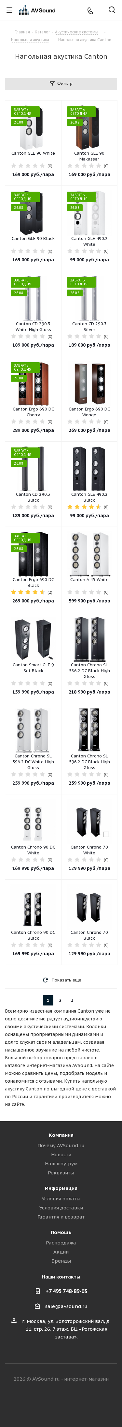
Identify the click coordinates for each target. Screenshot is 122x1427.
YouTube (85, 1403)
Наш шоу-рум (61, 1163)
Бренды (61, 1261)
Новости (61, 1154)
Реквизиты (61, 1173)
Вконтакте (36, 1403)
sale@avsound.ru (66, 1306)
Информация (61, 1188)
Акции (61, 1252)
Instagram (69, 1403)
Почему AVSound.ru (61, 1145)
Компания (61, 1135)
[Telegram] (100, 10)
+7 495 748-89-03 (66, 1291)
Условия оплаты (61, 1198)
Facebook (53, 1403)
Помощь (61, 1232)
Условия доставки (61, 1208)
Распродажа (61, 1243)
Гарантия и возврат (61, 1217)
